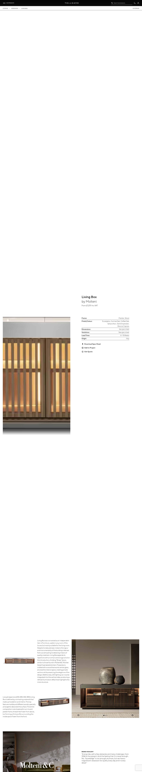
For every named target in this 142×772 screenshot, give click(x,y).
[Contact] (135, 3)
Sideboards (14, 8)
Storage (5, 8)
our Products (10, 2)
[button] (4, 3)
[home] (71, 3)
